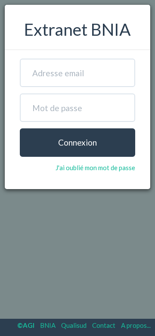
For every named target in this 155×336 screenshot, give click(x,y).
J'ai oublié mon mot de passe (95, 167)
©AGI (25, 325)
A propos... (136, 325)
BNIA (48, 325)
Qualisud (74, 325)
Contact (103, 325)
